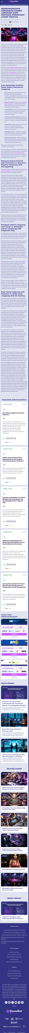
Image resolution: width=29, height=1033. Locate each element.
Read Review (14, 636)
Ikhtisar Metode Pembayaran (14, 957)
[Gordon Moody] (14, 1023)
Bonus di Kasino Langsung (14, 954)
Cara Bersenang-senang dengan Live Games (14, 932)
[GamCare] (19, 1019)
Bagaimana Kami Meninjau (14, 973)
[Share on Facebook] (5, 25)
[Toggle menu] (2, 1)
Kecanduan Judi (14, 959)
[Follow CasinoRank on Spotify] (19, 1002)
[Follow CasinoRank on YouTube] (16, 1002)
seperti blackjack (13, 72)
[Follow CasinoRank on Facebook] (6, 1002)
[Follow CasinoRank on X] (12, 1002)
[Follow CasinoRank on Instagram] (9, 1002)
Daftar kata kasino (14, 952)
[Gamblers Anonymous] (12, 1019)
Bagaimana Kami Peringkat (14, 976)
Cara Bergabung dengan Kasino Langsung (14, 930)
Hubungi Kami (14, 978)
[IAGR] (7, 1019)
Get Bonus (14, 634)
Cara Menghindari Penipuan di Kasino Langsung (14, 935)
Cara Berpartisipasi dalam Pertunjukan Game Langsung (12, 942)
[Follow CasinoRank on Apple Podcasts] (22, 1002)
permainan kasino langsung (16, 67)
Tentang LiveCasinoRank (14, 971)
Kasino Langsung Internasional (14, 962)
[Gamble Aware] (12, 1026)
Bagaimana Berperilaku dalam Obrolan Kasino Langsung (13, 938)
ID (13, 1006)
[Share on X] (2, 25)
